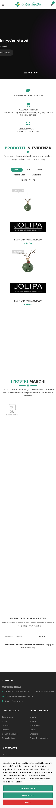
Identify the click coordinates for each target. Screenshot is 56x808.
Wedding (34, 734)
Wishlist (5, 729)
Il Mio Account (8, 717)
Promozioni (35, 725)
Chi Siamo (6, 754)
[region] (28, 782)
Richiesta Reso (8, 738)
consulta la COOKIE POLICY (35, 782)
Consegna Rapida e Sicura (28, 95)
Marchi (33, 717)
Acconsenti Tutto (28, 788)
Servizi (33, 729)
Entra (4, 721)
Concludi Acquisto (10, 734)
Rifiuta (28, 802)
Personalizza (28, 795)
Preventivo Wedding (39, 738)
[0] (52, 5)
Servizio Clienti (28, 128)
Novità (33, 721)
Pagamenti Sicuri (28, 109)
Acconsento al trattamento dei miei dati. (29, 646)
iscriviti (43, 636)
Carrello (5, 725)
